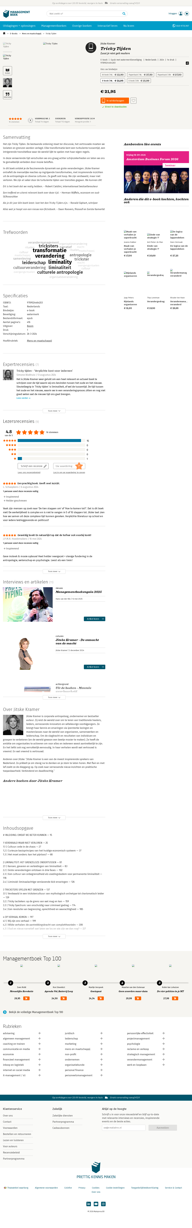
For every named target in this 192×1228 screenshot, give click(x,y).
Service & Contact (173, 1188)
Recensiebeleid (11, 1152)
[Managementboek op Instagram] (103, 1204)
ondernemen (72, 1059)
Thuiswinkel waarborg (18, 1188)
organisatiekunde (74, 1064)
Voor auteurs (10, 1146)
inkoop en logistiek (13, 1064)
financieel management (16, 1059)
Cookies (95, 1188)
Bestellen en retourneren (17, 1134)
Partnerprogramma (13, 1158)
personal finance (74, 1070)
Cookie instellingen (115, 1188)
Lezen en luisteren (13, 1140)
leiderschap (71, 1038)
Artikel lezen (93, 619)
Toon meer (52, 411)
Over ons (8, 1115)
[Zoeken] (124, 14)
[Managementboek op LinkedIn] (88, 1204)
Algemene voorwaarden (46, 1188)
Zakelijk (57, 1109)
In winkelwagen (115, 100)
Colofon (68, 1188)
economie (8, 1054)
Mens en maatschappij (31, 33)
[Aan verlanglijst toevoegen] (133, 101)
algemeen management (16, 1038)
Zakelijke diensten (62, 1115)
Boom (30, 326)
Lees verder (22, 398)
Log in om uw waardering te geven (69, 472)
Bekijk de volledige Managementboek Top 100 (36, 1012)
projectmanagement (138, 1038)
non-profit (70, 1054)
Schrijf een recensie (31, 466)
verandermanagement (139, 1059)
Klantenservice (12, 1109)
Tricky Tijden (51, 33)
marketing (70, 1043)
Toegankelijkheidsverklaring (144, 1188)
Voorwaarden (10, 1128)
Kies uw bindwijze (108, 69)
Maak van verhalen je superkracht (130, 249)
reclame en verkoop (138, 1049)
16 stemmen (14, 122)
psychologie (133, 1043)
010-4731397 (182, 25)
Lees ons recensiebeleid (29, 472)
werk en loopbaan (137, 1064)
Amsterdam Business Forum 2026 (152, 159)
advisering (9, 1033)
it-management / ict (14, 1075)
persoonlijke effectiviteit (140, 1033)
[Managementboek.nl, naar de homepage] (16, 17)
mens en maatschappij (77, 1049)
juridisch (69, 1033)
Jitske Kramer (107, 43)
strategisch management (141, 1054)
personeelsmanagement (78, 1075)
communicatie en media (16, 1049)
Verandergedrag (156, 301)
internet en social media (16, 1070)
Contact (7, 1121)
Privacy (81, 1188)
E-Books (14, 33)
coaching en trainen (14, 1043)
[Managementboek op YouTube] (96, 1204)
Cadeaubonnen (60, 1128)
